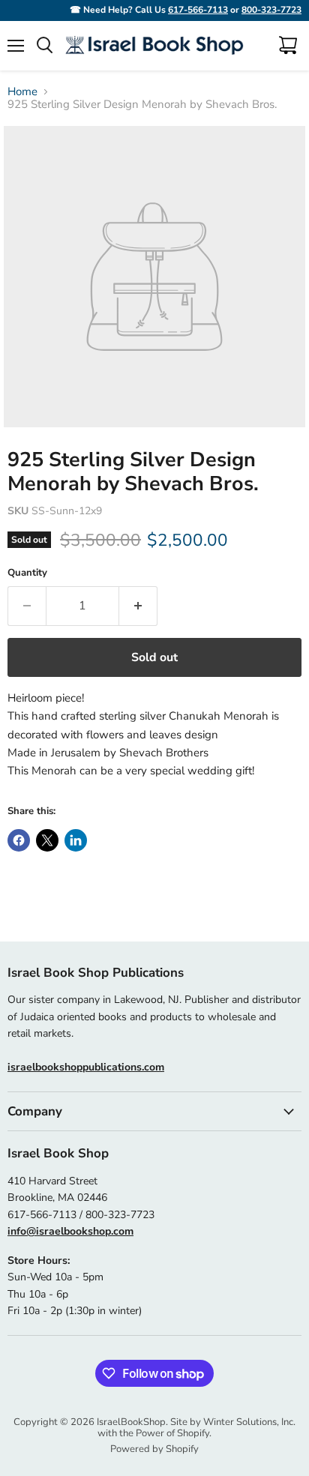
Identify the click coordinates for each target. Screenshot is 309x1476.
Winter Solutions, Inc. (249, 1422)
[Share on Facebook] (19, 840)
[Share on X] (47, 840)
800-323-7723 (272, 10)
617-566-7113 (198, 10)
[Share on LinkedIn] (75, 840)
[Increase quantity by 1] (138, 605)
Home (23, 91)
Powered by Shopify (154, 1449)
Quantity (27, 573)
